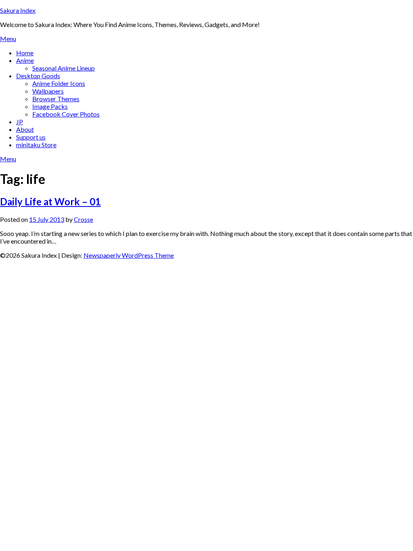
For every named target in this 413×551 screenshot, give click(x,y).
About (25, 129)
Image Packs (50, 106)
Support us (31, 137)
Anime (25, 60)
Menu (8, 38)
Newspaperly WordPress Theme (128, 255)
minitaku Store (36, 144)
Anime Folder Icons (58, 83)
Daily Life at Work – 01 (50, 201)
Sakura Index (17, 10)
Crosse (83, 219)
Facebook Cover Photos (66, 114)
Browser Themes (55, 98)
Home (24, 52)
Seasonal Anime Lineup (63, 68)
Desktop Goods (38, 75)
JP (19, 121)
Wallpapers (48, 91)
